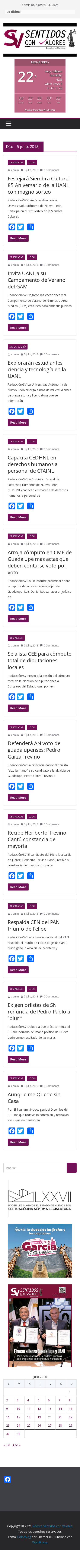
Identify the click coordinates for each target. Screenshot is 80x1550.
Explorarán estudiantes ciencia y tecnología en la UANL (37, 369)
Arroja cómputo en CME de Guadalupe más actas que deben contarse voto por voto (40, 562)
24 (18, 1425)
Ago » (16, 1445)
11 (29, 1409)
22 (70, 1417)
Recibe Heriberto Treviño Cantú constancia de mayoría (37, 839)
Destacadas (16, 162)
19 (39, 1417)
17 (18, 1417)
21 (60, 1417)
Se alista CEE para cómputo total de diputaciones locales (40, 660)
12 (39, 1409)
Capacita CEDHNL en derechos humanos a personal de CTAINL (33, 464)
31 (18, 1434)
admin (15, 170)
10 (18, 1409)
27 (49, 1425)
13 (49, 1409)
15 (70, 1409)
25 (29, 1425)
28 (60, 1425)
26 (39, 1425)
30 (8, 1434)
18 (29, 1417)
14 (60, 1409)
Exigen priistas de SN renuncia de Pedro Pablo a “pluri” (39, 1011)
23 (8, 1425)
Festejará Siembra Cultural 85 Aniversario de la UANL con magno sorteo (39, 185)
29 (70, 1425)
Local (32, 162)
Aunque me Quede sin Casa (34, 1097)
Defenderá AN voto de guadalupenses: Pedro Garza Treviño (34, 750)
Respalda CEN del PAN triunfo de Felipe (34, 925)
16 (8, 1417)
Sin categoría (17, 346)
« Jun (6, 1445)
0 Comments (51, 170)
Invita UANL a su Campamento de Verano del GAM (36, 280)
